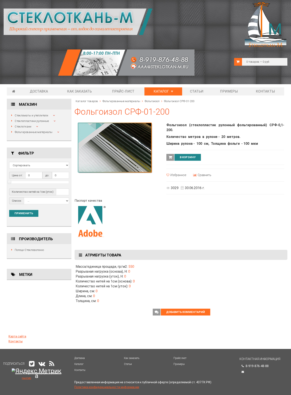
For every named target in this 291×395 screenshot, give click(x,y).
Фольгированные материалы (33, 132)
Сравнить (204, 175)
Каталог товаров (87, 101)
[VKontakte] (41, 363)
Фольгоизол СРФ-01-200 (179, 101)
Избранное (178, 175)
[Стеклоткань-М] (78, 21)
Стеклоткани (23, 126)
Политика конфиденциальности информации (106, 387)
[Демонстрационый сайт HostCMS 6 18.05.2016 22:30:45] (14, 91)
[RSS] (51, 363)
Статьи (196, 91)
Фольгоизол (152, 101)
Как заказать (79, 91)
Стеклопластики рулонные (32, 121)
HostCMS (26, 378)
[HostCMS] (99, 66)
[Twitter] (32, 363)
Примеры (229, 91)
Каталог (162, 91)
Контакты (265, 91)
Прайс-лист (123, 91)
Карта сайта (17, 336)
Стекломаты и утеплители (31, 115)
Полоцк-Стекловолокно (29, 250)
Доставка (39, 91)
